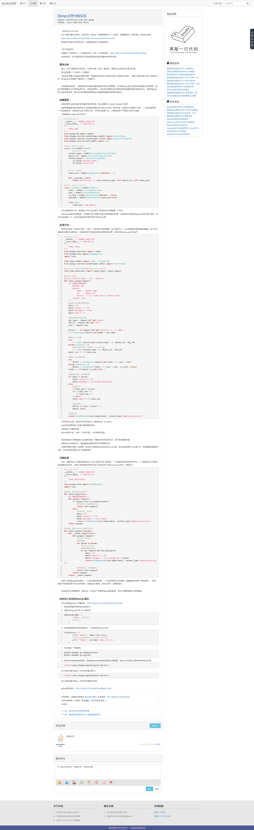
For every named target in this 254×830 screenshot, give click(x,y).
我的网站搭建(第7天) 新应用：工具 (181, 113)
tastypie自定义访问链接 (176, 131)
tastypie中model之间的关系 (178, 134)
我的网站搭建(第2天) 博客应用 (179, 116)
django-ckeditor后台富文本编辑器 (181, 122)
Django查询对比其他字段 (177, 125)
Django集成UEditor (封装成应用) (180, 86)
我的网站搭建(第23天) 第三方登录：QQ (183, 83)
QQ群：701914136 (162, 816)
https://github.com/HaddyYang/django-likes (128, 53)
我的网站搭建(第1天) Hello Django (181, 80)
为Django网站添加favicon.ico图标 (181, 71)
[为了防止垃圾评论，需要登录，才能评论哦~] (108, 772)
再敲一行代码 (159, 812)
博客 (34, 3)
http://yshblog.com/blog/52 (118, 696)
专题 (44, 3)
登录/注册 (218, 3)
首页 (24, 3)
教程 (54, 3)
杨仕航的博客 (9, 3)
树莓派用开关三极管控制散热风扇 (181, 74)
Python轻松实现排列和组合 (178, 89)
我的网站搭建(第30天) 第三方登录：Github (184, 77)
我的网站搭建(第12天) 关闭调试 (180, 68)
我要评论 (155, 725)
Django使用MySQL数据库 (177, 119)
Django (69, 22)
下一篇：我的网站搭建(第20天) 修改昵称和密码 (80, 714)
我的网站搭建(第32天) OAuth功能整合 (182, 110)
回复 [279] (158, 744)
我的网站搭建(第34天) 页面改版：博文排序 (184, 92)
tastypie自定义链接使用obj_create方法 (183, 128)
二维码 (92, 700)
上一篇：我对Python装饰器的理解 (75, 710)
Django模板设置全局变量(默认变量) (181, 95)
